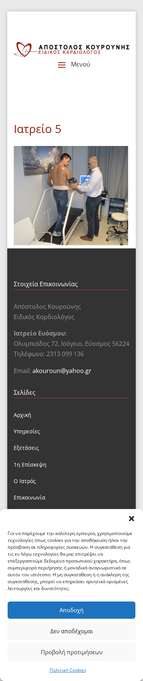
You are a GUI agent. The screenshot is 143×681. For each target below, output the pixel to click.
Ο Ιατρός (25, 481)
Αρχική (22, 414)
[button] (131, 518)
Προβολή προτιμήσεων (72, 652)
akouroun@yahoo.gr (62, 370)
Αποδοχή (71, 610)
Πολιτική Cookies (68, 670)
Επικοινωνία (29, 497)
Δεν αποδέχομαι (71, 631)
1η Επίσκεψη (30, 464)
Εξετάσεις (26, 447)
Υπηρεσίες (27, 431)
